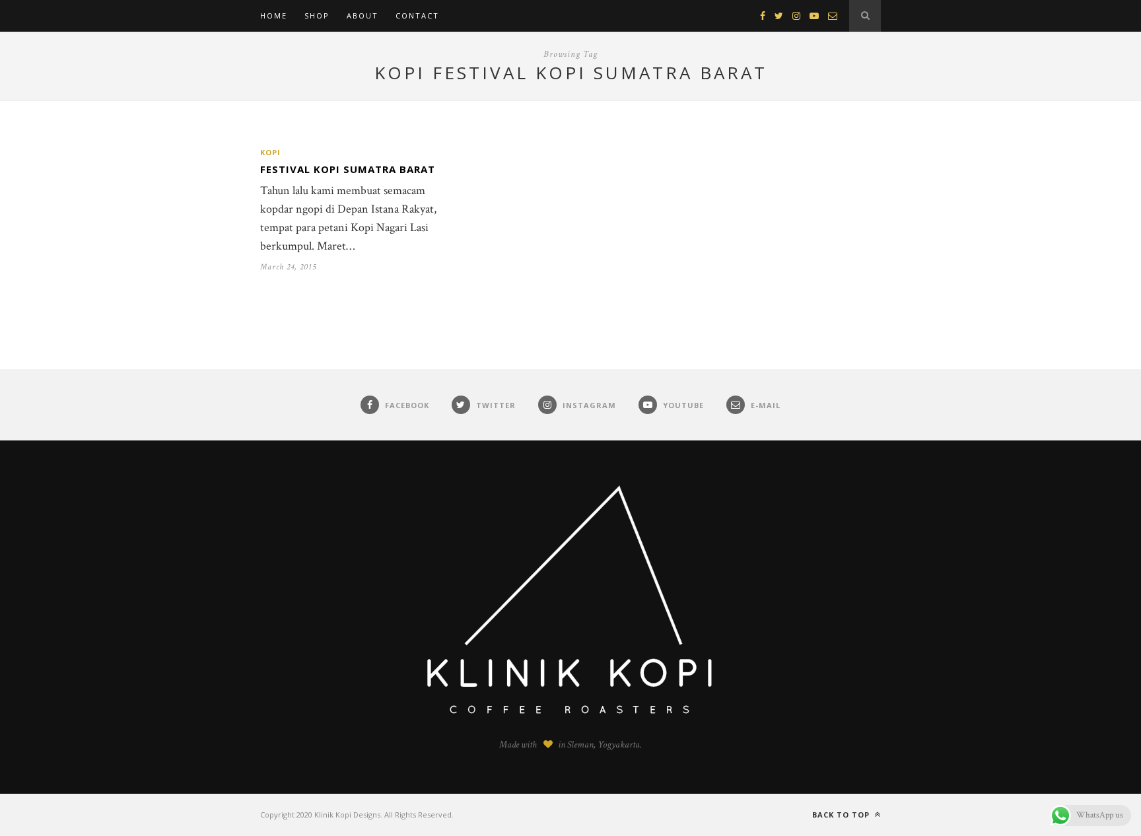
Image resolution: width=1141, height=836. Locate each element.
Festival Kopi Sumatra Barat (347, 169)
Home (273, 15)
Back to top (842, 814)
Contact (417, 15)
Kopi (270, 152)
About (362, 15)
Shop (316, 15)
